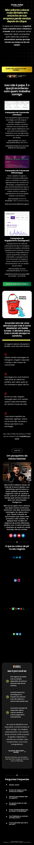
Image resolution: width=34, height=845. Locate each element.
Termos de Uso (20, 841)
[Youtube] (19, 535)
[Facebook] (15, 535)
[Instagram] (11, 535)
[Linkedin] (23, 535)
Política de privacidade (14, 841)
